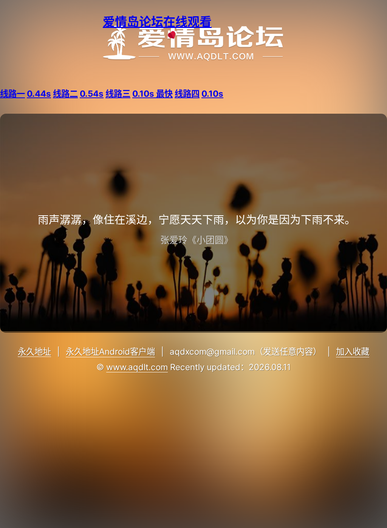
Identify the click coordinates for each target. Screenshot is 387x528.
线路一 (25, 93)
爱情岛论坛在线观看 (157, 21)
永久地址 (34, 351)
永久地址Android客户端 (110, 351)
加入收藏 (352, 351)
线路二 (78, 93)
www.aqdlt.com (137, 367)
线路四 (199, 93)
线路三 (139, 93)
